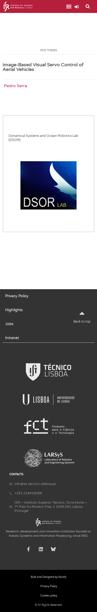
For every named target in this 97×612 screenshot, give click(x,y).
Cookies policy (48, 595)
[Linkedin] (40, 549)
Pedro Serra (15, 86)
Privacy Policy (16, 296)
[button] (69, 6)
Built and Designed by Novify (48, 577)
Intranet (12, 338)
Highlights (14, 310)
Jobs (9, 324)
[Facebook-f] (28, 549)
